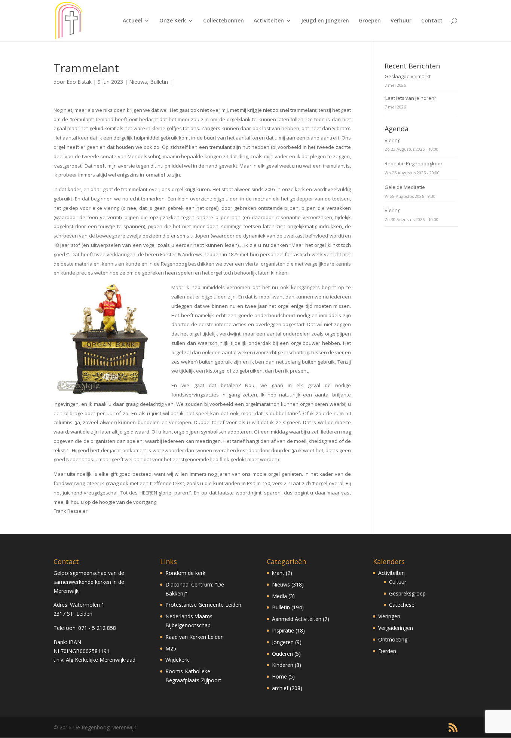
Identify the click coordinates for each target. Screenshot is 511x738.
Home (279, 676)
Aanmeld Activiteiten (296, 618)
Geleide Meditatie (405, 187)
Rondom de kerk (185, 572)
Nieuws (138, 81)
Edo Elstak (79, 81)
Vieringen (389, 616)
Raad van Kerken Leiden (194, 636)
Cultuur (397, 581)
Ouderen (282, 653)
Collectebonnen (223, 21)
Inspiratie (283, 630)
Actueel (132, 21)
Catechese (401, 604)
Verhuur (401, 21)
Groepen (370, 21)
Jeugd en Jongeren (325, 21)
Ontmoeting (392, 639)
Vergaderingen (395, 627)
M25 (170, 648)
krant (278, 572)
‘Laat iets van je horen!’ (410, 98)
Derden (387, 651)
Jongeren (283, 642)
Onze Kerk (172, 21)
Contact (432, 21)
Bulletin (159, 81)
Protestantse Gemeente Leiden (203, 604)
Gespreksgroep (407, 593)
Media (279, 596)
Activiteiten (269, 21)
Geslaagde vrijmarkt (408, 76)
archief (280, 688)
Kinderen (282, 664)
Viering (392, 140)
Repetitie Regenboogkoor (414, 163)
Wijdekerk (177, 659)
